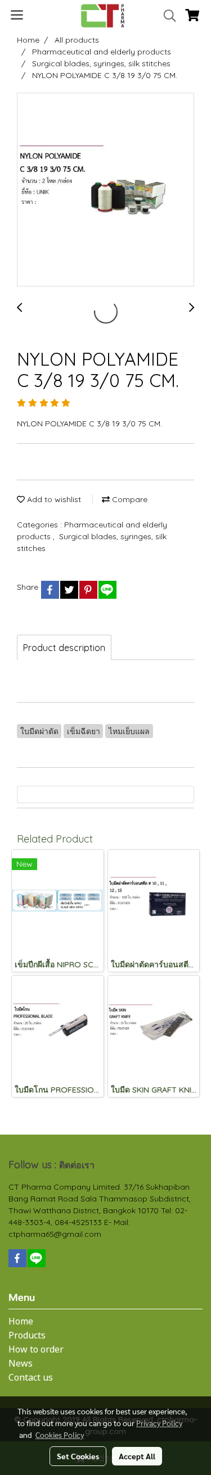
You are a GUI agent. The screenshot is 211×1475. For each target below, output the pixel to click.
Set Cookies (78, 1456)
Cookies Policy (59, 1435)
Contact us (30, 1378)
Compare (128, 499)
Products (27, 1335)
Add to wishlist (53, 499)
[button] (166, 16)
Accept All (137, 1456)
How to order (36, 1349)
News (20, 1364)
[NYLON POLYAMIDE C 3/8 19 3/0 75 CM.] (105, 190)
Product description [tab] (64, 647)
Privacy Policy (159, 1423)
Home (20, 1321)
